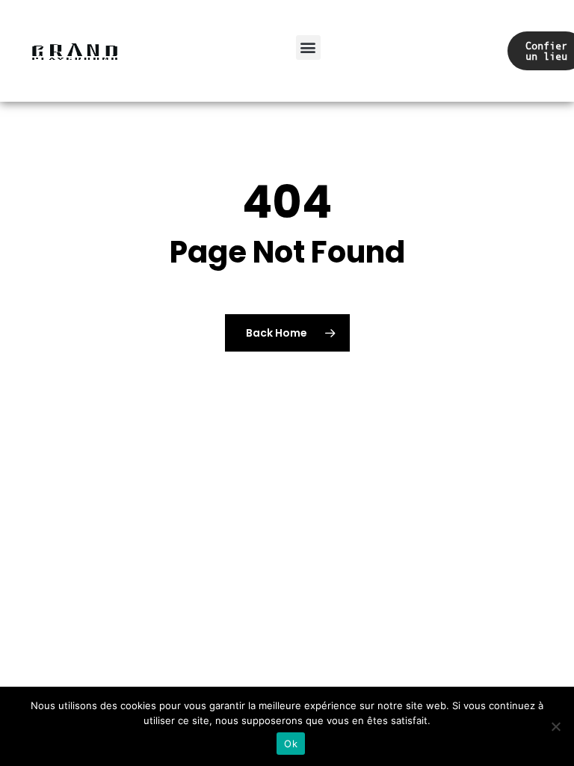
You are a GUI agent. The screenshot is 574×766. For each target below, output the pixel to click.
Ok (290, 744)
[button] (308, 47)
